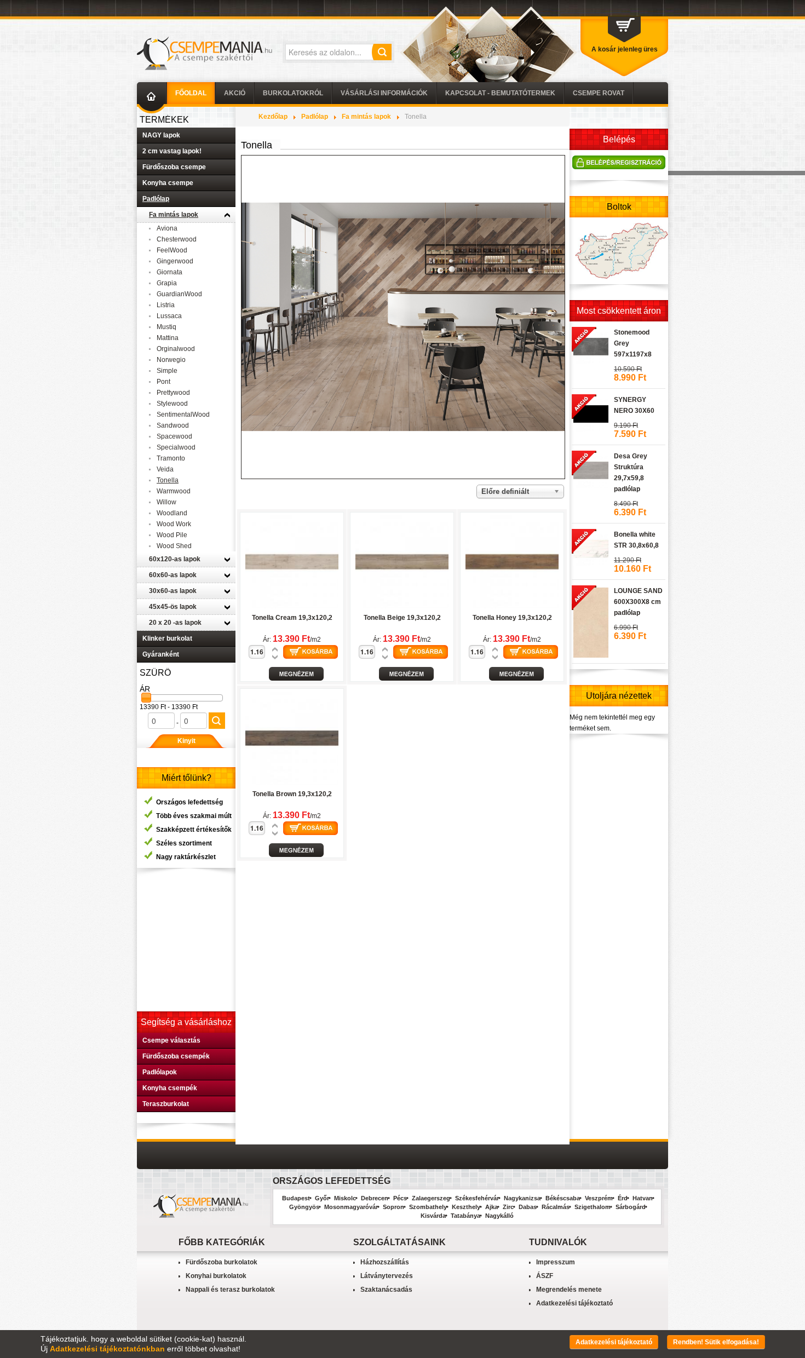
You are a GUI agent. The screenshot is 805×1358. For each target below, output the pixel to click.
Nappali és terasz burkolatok (230, 1289)
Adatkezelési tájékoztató (574, 1303)
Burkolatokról (293, 93)
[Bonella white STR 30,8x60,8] (590, 547)
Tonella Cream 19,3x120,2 (292, 618)
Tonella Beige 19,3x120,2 (402, 618)
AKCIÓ (234, 93)
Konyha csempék (169, 1088)
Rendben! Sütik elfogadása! (716, 1342)
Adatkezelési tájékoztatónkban (107, 1348)
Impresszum (555, 1262)
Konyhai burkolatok (216, 1276)
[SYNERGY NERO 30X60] (590, 412)
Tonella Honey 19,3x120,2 (512, 618)
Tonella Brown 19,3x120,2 (292, 794)
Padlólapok (159, 1072)
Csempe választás (171, 1040)
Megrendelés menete (569, 1289)
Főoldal (190, 93)
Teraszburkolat (165, 1104)
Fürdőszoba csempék (176, 1056)
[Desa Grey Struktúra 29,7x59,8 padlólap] (590, 469)
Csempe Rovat (598, 93)
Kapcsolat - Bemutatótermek (500, 93)
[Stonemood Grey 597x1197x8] (590, 345)
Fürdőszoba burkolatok (221, 1262)
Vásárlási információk (384, 93)
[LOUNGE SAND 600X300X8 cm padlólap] (590, 621)
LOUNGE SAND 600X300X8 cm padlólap (638, 602)
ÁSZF (544, 1276)
